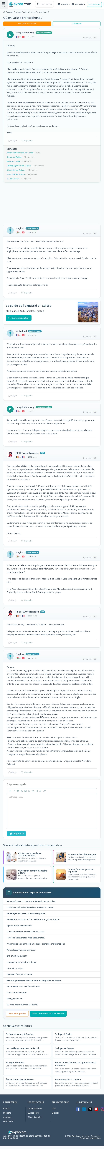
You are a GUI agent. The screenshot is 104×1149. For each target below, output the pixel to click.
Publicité (7, 1113)
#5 (95, 458)
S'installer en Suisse (16, 170)
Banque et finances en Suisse (20, 152)
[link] (21, 791)
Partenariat (8, 1121)
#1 (95, 37)
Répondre (28, 140)
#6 (95, 557)
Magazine (65, 4)
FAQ (54, 1108)
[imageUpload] (25, 791)
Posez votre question (17, 1013)
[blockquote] (17, 791)
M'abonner (77, 23)
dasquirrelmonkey (25, 33)
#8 (95, 659)
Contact (6, 1108)
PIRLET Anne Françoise (27, 453)
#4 (95, 412)
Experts (55, 1113)
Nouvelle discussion (27, 23)
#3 (95, 336)
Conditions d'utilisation (90, 1138)
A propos (7, 1117)
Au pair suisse (13, 178)
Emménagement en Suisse (19, 165)
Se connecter (94, 4)
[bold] (10, 791)
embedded (21, 331)
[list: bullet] (33, 791)
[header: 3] (36, 791)
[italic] (14, 791)
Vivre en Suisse (13, 161)
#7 (95, 616)
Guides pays (33, 1113)
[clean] (44, 791)
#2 (95, 233)
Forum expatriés (35, 1108)
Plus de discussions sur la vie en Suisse (48, 1013)
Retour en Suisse (14, 157)
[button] (40, 791)
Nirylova (20, 228)
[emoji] (29, 791)
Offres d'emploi (35, 1117)
